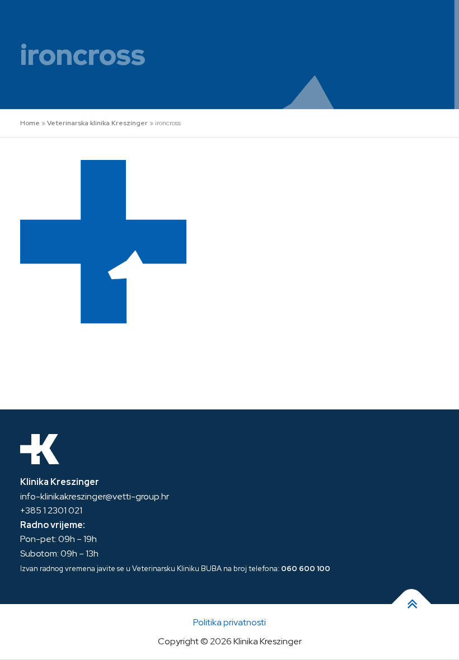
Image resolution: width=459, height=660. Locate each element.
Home (30, 123)
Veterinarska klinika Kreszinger (97, 123)
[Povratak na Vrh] (412, 604)
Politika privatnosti (229, 622)
